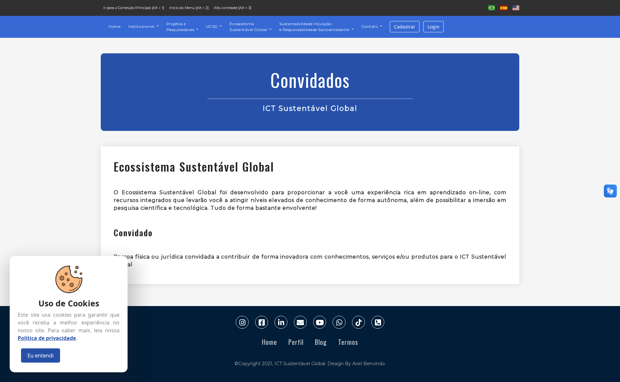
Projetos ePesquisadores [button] (180, 26)
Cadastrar (404, 27)
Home (114, 26)
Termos (348, 342)
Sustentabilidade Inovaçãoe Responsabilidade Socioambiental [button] (315, 26)
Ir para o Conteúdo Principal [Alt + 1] (133, 7)
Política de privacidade (47, 338)
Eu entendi (40, 355)
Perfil (296, 342)
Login (433, 27)
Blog (321, 342)
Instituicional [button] (142, 26)
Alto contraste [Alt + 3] (232, 7)
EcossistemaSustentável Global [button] (249, 26)
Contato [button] (370, 26)
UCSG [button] (212, 26)
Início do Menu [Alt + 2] (189, 7)
